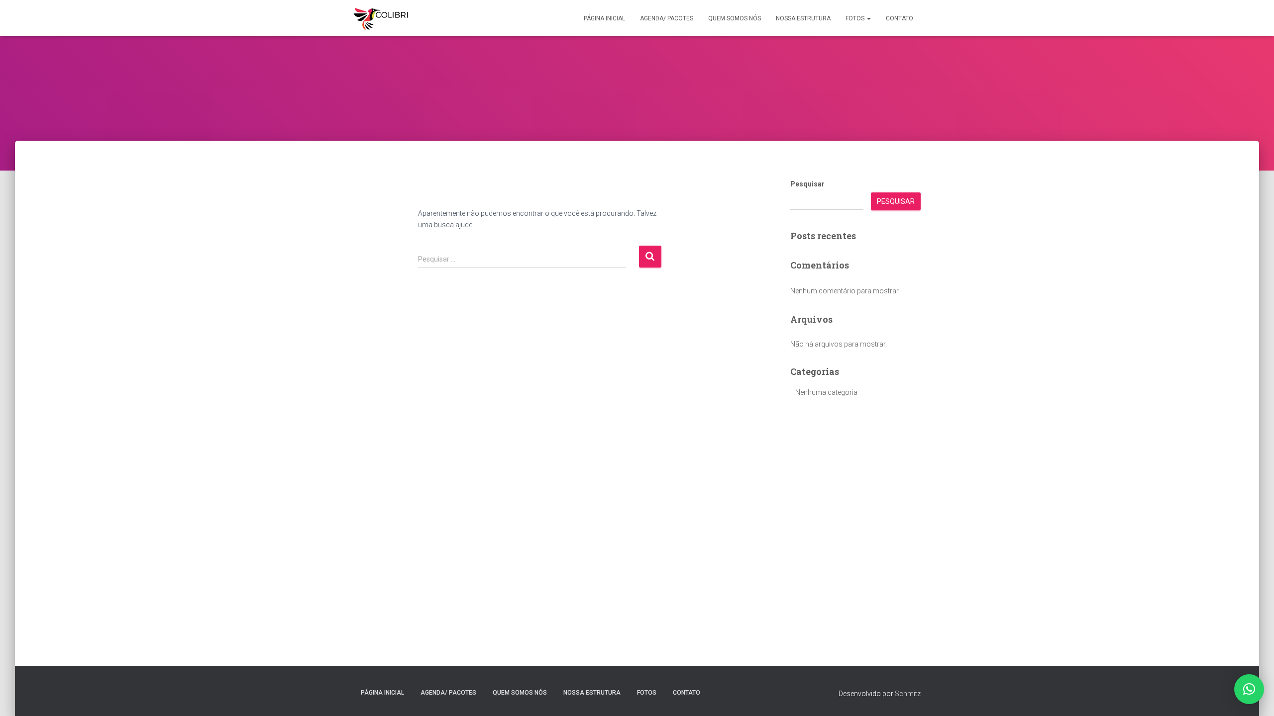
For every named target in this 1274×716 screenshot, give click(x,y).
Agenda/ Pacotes (666, 18)
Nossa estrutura (803, 18)
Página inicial (604, 18)
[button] (868, 18)
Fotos (856, 18)
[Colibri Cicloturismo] (381, 17)
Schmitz (908, 694)
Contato (899, 18)
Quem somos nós (734, 18)
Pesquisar (807, 184)
